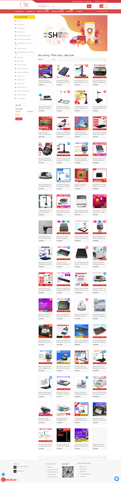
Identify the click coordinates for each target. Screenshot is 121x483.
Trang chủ (19, 11)
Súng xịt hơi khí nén (22, 87)
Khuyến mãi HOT (102, 11)
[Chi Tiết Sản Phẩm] (42, 65)
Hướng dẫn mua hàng (53, 469)
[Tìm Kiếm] (89, 6)
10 (102, 59)
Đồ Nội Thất (82, 471)
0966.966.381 (20, 471)
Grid (42, 59)
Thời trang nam (21, 28)
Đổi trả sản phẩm (52, 474)
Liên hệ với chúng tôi (53, 477)
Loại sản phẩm (42, 6)
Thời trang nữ (20, 24)
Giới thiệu (50, 467)
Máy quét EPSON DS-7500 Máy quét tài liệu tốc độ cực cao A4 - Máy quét (81, 394)
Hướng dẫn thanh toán (53, 472)
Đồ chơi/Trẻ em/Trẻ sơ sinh (24, 35)
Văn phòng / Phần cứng (23, 72)
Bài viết (70, 11)
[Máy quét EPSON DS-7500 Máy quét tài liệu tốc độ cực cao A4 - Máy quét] (81, 383)
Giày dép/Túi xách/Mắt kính (24, 39)
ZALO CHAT (65, 464)
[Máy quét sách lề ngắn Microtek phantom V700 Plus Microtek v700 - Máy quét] (63, 71)
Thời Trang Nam (58, 11)
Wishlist (98, 1)
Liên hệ (79, 11)
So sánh (105, 1)
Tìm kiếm (18, 119)
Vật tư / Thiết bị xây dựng (23, 91)
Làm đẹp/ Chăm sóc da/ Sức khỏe (23, 43)
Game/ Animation (21, 65)
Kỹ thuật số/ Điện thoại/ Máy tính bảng (24, 52)
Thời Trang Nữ (44, 11)
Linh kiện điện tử (21, 98)
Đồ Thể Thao (83, 476)
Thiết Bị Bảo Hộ (21, 79)
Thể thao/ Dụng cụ (21, 48)
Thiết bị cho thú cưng (22, 68)
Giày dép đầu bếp (21, 94)
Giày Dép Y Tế (31, 11)
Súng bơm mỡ (20, 83)
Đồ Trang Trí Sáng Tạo (85, 474)
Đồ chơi (19, 20)
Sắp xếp (54, 59)
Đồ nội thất (20, 57)
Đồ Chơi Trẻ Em (83, 469)
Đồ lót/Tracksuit (21, 32)
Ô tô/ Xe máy (20, 61)
